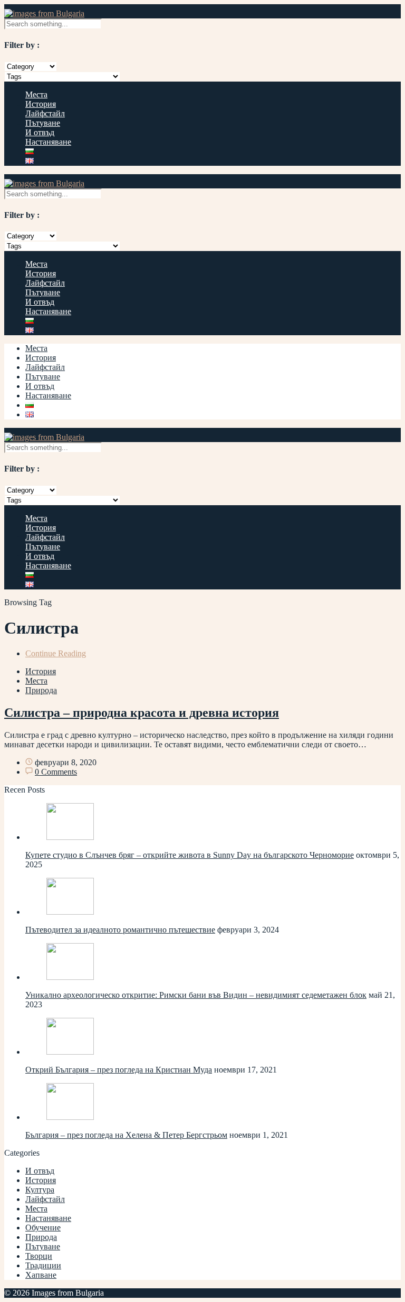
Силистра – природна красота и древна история (141, 712)
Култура (39, 1189)
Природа (41, 690)
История (40, 103)
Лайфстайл (45, 113)
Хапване (40, 1274)
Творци (38, 1255)
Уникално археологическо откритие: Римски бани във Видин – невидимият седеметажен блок (196, 994)
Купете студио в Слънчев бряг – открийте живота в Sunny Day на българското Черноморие (189, 854)
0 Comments (56, 771)
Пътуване (42, 122)
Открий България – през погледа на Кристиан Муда (118, 1069)
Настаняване (48, 141)
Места (36, 94)
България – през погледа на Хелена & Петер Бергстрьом (126, 1134)
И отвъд (39, 132)
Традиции (43, 1265)
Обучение (43, 1227)
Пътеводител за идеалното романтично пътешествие (120, 929)
